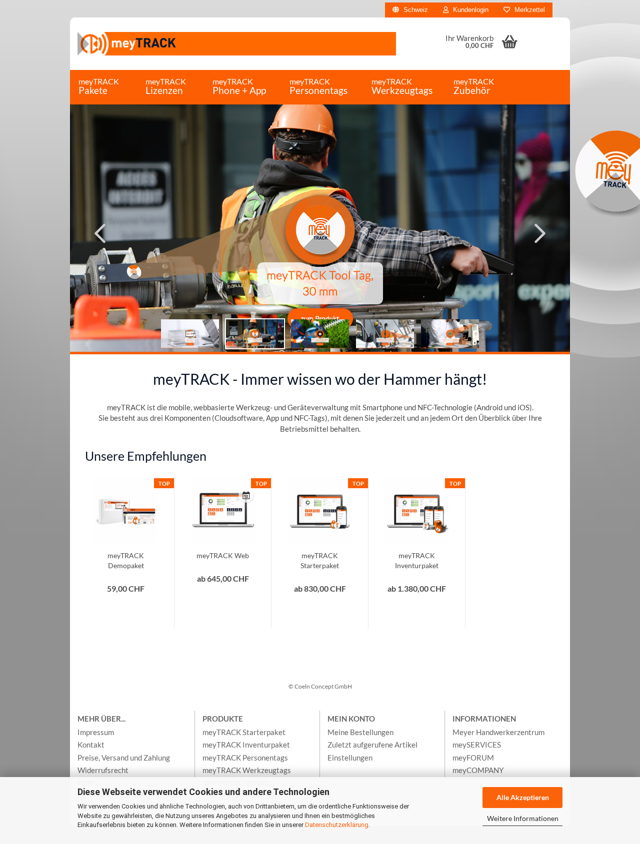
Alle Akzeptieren (522, 797)
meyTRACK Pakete (98, 86)
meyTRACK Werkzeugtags (402, 86)
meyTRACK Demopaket (126, 560)
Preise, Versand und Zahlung (124, 757)
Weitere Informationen (522, 818)
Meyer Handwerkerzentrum (498, 732)
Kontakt (91, 744)
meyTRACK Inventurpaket (416, 560)
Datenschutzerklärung (336, 825)
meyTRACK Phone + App (239, 86)
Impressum (96, 732)
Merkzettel (528, 9)
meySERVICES (476, 744)
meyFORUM (473, 757)
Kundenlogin (469, 9)
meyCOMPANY (478, 770)
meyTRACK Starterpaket (319, 560)
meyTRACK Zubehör (474, 86)
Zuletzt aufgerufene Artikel (373, 744)
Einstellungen (350, 757)
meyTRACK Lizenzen (166, 86)
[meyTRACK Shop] (237, 43)
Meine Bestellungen (361, 732)
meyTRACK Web (222, 555)
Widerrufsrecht (103, 770)
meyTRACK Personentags (319, 86)
